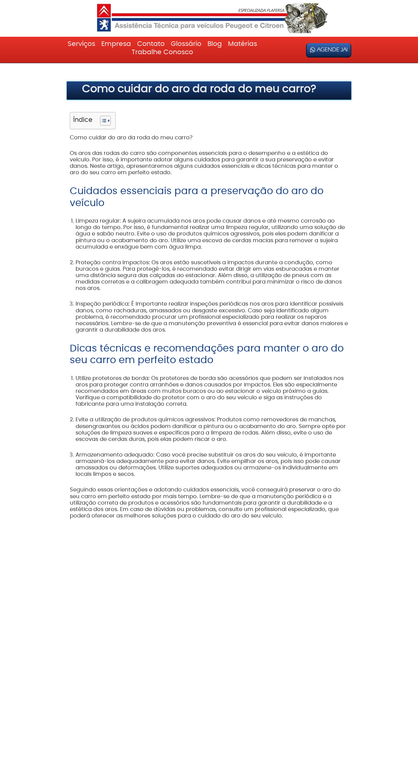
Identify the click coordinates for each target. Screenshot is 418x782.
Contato (151, 43)
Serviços (81, 43)
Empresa (116, 43)
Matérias (242, 43)
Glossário (186, 43)
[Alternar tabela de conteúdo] (102, 120)
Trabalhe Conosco (162, 52)
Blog (214, 43)
